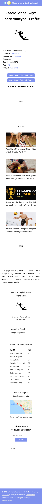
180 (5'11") (14, 67)
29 (29, 356)
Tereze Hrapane (16, 356)
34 (29, 363)
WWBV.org (6, 494)
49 (9, 65)
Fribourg (17, 56)
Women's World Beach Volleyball (25, 3)
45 (29, 376)
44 (29, 373)
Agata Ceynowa (16, 353)
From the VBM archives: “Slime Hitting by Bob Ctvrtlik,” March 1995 (21, 150)
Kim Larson (14, 366)
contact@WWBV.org (21, 497)
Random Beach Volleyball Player (21, 75)
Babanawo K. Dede (17, 376)
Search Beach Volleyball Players (21, 80)
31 (29, 360)
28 (29, 353)
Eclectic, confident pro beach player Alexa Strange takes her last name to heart (21, 178)
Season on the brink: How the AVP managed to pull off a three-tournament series (21, 205)
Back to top (30, 494)
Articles (21, 126)
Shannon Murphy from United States (21, 318)
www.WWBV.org (8, 500)
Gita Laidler (14, 379)
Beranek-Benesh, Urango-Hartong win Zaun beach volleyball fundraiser (21, 230)
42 (29, 369)
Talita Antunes (16, 373)
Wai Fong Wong (16, 382)
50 (29, 382)
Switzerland (16, 53)
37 (29, 366)
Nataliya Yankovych (17, 363)
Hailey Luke (14, 360)
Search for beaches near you (21, 417)
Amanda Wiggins (16, 369)
